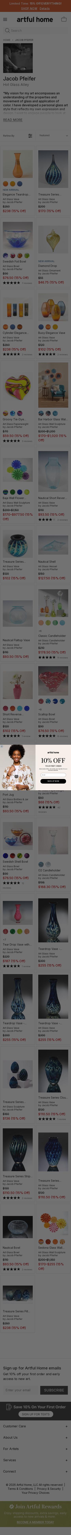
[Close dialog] (2, 746)
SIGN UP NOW (53, 781)
